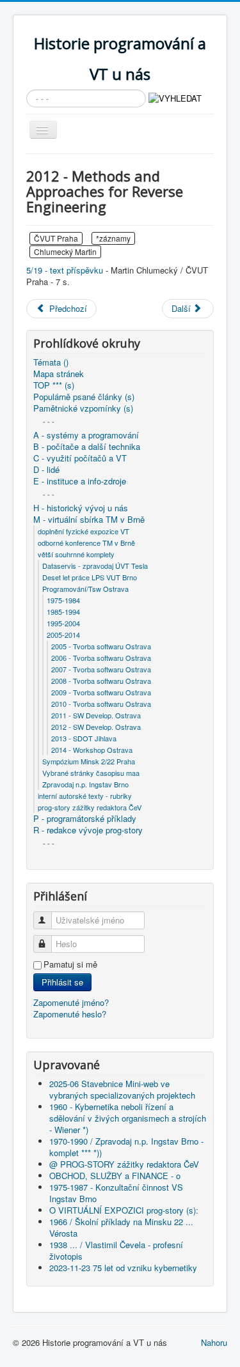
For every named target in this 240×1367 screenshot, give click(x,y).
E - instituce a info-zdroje (79, 481)
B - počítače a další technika (86, 446)
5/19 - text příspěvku (64, 270)
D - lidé (46, 469)
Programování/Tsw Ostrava (85, 588)
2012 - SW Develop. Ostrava (96, 727)
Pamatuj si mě (70, 964)
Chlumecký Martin (65, 251)
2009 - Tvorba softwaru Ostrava (101, 692)
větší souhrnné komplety (76, 554)
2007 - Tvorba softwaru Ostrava (101, 669)
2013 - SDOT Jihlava (83, 738)
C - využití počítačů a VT (80, 458)
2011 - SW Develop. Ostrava (96, 715)
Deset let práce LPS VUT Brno (89, 577)
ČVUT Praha (56, 238)
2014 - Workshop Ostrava (91, 750)
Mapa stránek (58, 374)
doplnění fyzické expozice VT (83, 531)
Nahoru (214, 1342)
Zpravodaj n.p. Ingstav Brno (85, 784)
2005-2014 (63, 634)
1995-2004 (63, 623)
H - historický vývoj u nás (80, 508)
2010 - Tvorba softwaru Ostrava (101, 704)
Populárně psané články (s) (83, 397)
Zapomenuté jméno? (71, 1002)
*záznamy (113, 238)
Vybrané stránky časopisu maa (91, 773)
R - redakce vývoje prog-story (88, 830)
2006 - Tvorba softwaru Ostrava (101, 658)
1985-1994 (63, 611)
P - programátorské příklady (84, 818)
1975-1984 (63, 600)
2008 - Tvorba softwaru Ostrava (101, 681)
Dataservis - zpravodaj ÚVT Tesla (95, 565)
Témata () (50, 362)
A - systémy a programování (86, 435)
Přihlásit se (62, 982)
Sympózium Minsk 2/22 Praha (88, 761)
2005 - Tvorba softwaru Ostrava (101, 646)
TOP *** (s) (53, 385)
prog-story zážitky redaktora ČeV (89, 807)
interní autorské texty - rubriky (85, 796)
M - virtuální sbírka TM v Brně (89, 519)
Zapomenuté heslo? (69, 1014)
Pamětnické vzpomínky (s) (83, 408)
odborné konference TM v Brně (86, 542)
